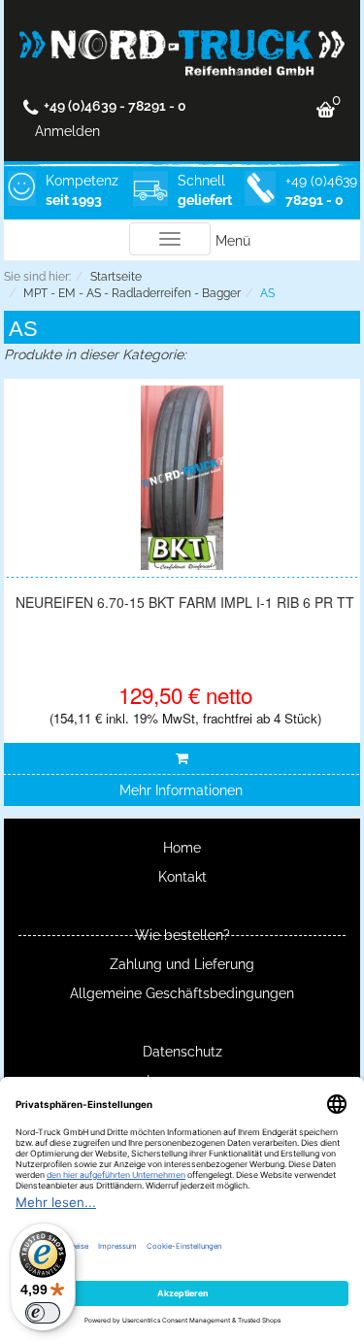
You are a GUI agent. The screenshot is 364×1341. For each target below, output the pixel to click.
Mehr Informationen (181, 790)
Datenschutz (182, 1051)
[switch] (42, 1313)
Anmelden (67, 131)
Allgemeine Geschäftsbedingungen (182, 993)
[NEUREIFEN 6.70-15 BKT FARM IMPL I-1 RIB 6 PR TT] (182, 478)
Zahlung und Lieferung (182, 964)
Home (182, 847)
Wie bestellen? (182, 935)
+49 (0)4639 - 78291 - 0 (115, 106)
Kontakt (182, 877)
